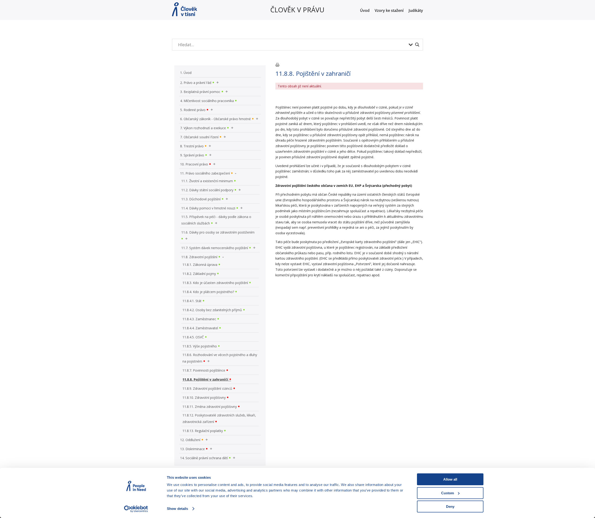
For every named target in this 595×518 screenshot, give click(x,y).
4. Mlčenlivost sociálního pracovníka (207, 101)
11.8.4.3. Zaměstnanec (199, 319)
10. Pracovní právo (194, 164)
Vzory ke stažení (389, 11)
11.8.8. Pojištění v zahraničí (205, 379)
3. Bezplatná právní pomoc (200, 91)
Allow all (450, 479)
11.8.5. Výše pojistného (199, 346)
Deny (450, 506)
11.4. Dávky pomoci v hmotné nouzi (208, 208)
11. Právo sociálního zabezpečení (205, 173)
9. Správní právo (192, 155)
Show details (177, 509)
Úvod (365, 11)
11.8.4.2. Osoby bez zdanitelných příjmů (212, 310)
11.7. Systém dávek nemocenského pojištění (214, 248)
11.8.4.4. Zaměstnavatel (200, 328)
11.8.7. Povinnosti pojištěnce (203, 370)
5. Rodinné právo (192, 110)
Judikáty (416, 11)
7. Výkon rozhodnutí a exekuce (203, 128)
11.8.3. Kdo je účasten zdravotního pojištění (215, 282)
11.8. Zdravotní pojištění (199, 257)
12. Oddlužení (190, 440)
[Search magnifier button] (417, 44)
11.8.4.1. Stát (192, 301)
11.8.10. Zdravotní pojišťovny (204, 397)
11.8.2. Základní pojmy (199, 273)
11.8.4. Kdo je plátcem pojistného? (208, 292)
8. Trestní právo (192, 146)
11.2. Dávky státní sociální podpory (207, 190)
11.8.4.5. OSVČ (193, 337)
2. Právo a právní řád (195, 82)
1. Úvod (186, 72)
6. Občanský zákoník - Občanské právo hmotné (215, 119)
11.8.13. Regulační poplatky (202, 431)
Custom (447, 493)
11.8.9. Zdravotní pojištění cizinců (207, 388)
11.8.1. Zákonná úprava (199, 264)
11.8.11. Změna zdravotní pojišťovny (209, 406)
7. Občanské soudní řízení (199, 137)
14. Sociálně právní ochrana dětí (204, 458)
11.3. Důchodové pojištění (201, 199)
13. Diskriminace (192, 449)
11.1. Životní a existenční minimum (207, 181)
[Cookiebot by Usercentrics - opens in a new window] (136, 508)
